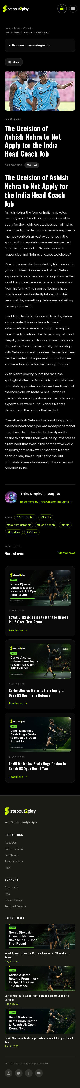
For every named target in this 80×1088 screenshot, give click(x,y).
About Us (10, 842)
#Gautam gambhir (19, 525)
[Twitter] (19, 1073)
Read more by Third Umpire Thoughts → (46, 501)
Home (8, 28)
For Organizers (14, 849)
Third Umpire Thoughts (40, 494)
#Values (32, 532)
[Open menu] (73, 9)
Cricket (27, 28)
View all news (66, 552)
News (17, 28)
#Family (46, 517)
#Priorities (13, 532)
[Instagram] (8, 1073)
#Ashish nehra (25, 517)
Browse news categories (31, 45)
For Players (12, 855)
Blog (7, 867)
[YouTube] (39, 1073)
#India (65, 525)
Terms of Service (15, 906)
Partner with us (14, 861)
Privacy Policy (13, 900)
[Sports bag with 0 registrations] (62, 8)
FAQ (7, 893)
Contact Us (12, 887)
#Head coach (46, 525)
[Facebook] (29, 1073)
